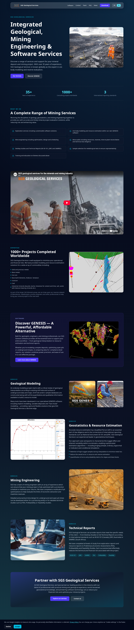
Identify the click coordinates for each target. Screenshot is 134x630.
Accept (17, 626)
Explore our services (60, 598)
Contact (78, 5)
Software (70, 5)
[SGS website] (16, 5)
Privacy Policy (74, 622)
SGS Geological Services (29, 5)
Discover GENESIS (34, 76)
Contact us (77, 599)
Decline (8, 626)
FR (114, 5)
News (96, 5)
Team (85, 5)
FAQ (90, 5)
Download (104, 5)
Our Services (17, 76)
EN (119, 5)
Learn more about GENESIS (27, 360)
